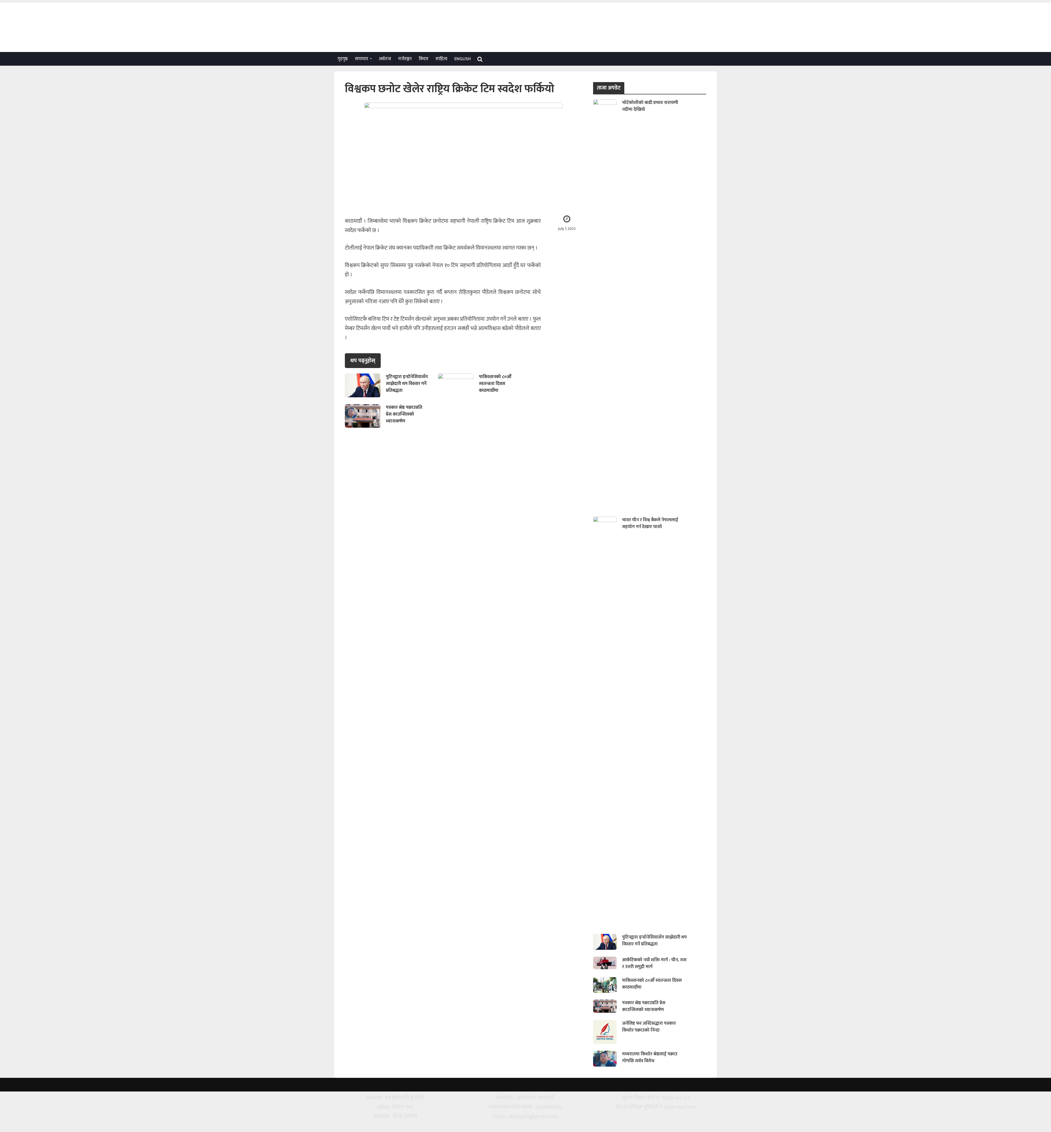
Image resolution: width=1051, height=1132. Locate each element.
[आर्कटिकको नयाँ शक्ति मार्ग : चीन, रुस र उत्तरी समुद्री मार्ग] (605, 962)
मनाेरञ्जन (405, 59)
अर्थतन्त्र (385, 59)
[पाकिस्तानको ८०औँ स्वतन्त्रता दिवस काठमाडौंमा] (455, 385)
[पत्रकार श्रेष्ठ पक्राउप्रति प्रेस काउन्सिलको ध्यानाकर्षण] (362, 415)
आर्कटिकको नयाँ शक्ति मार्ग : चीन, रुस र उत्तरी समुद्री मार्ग (654, 963)
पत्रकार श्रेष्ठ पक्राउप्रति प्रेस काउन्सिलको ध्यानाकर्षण (404, 414)
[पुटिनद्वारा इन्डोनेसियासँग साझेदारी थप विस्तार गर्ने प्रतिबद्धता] (362, 385)
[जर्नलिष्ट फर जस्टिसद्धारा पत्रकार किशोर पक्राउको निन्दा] (605, 1031)
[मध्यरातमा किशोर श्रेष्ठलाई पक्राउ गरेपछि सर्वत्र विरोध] (605, 1058)
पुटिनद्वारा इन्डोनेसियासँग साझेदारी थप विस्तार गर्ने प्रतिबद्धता (407, 384)
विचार (423, 59)
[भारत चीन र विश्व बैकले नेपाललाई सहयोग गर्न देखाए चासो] (605, 721)
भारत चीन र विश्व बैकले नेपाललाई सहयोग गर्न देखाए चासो (650, 523)
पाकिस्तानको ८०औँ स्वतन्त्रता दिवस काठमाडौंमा (495, 384)
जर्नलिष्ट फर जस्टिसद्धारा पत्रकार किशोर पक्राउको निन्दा (649, 1027)
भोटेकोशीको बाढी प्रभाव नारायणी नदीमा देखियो (650, 106)
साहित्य (441, 59)
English (462, 59)
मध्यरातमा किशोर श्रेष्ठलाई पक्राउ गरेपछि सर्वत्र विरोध (649, 1057)
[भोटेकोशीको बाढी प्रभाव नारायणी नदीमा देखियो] (605, 304)
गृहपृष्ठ (342, 59)
